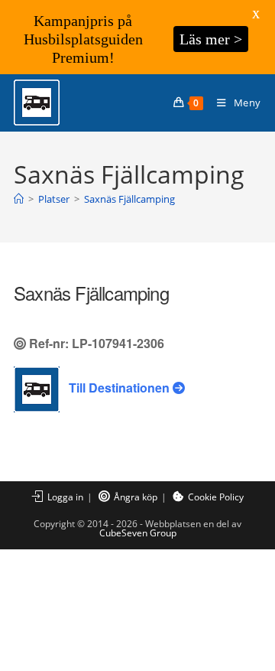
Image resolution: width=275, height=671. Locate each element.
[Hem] (19, 199)
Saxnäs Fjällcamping (129, 199)
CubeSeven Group (137, 532)
